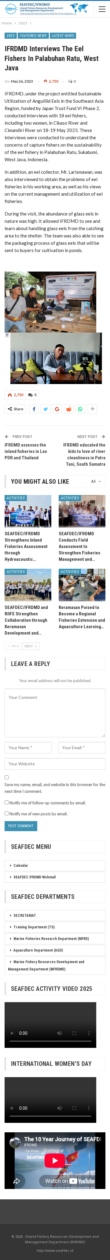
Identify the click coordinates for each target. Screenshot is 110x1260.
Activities (16, 498)
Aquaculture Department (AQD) (38, 950)
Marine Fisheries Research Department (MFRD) (51, 939)
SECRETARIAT (24, 915)
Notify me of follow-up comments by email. (47, 802)
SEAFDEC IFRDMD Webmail (34, 877)
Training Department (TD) (34, 927)
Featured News (33, 36)
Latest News (63, 36)
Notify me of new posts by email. (38, 813)
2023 (11, 36)
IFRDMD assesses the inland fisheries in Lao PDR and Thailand (26, 451)
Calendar (20, 865)
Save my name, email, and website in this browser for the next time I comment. (55, 788)
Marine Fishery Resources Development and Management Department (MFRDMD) (46, 965)
